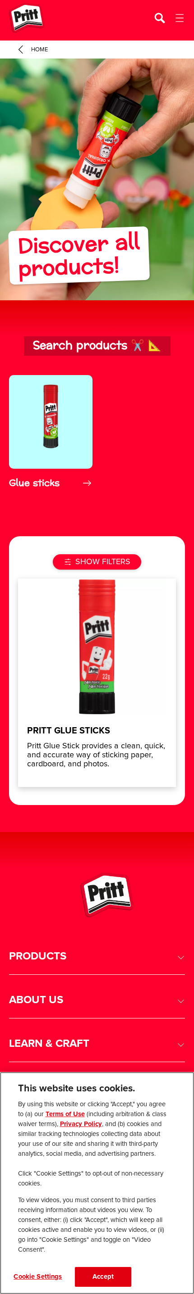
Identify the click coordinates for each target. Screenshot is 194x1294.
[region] (97, 1183)
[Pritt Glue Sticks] (97, 683)
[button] (97, 956)
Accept (103, 1276)
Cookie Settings (38, 1276)
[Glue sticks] (50, 432)
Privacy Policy (81, 1124)
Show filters (102, 562)
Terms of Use (65, 1114)
